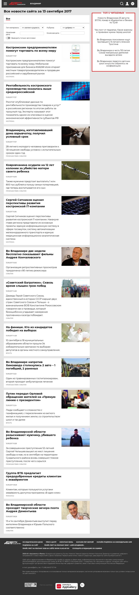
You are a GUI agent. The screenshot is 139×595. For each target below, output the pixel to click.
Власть (9, 353)
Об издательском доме (33, 542)
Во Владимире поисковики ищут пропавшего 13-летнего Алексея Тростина (113, 42)
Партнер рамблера (46, 585)
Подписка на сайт (30, 545)
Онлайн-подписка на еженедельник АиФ (114, 542)
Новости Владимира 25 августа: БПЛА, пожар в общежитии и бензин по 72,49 (113, 20)
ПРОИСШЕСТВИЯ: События (16, 156)
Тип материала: (12, 28)
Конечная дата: (53, 33)
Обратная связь (66, 542)
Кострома (10, 76)
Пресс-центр (51, 542)
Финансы (10, 496)
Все (8, 18)
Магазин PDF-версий (85, 542)
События (9, 273)
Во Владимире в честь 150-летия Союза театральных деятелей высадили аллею (113, 52)
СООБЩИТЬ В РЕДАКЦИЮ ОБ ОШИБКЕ (87, 548)
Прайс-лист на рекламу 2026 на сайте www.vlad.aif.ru (46, 548)
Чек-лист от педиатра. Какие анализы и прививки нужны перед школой (113, 31)
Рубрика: (50, 28)
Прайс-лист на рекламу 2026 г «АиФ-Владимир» (64, 545)
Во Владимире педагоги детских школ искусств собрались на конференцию (113, 63)
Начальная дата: (10, 33)
